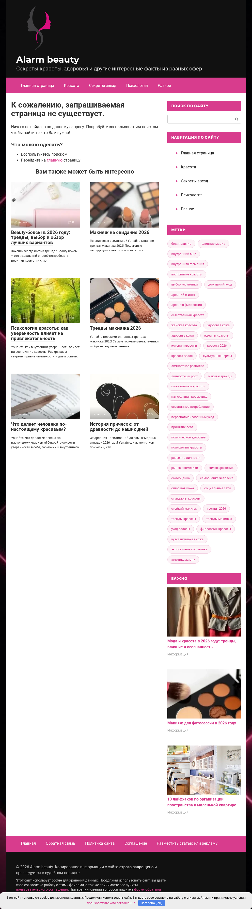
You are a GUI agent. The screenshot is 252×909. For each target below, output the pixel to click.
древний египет (183, 295)
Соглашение (136, 843)
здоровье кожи (182, 335)
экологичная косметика (189, 549)
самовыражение (221, 468)
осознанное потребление (190, 406)
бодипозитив (181, 243)
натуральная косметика (189, 396)
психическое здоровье (188, 437)
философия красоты (215, 529)
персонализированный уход (192, 417)
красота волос (182, 356)
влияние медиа (213, 243)
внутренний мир (183, 254)
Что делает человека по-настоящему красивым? (39, 426)
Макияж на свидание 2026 (119, 232)
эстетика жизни (183, 559)
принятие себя (182, 427)
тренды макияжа (219, 519)
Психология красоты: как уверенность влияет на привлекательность (39, 333)
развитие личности (186, 458)
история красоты (184, 345)
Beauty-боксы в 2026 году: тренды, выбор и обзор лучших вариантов (40, 237)
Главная (28, 843)
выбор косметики (184, 284)
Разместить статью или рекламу (187, 843)
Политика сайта (100, 843)
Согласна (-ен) (151, 903)
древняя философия (186, 305)
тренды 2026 (216, 508)
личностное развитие (187, 366)
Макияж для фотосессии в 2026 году (201, 723)
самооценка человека (216, 478)
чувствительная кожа (187, 539)
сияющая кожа (182, 488)
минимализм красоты (188, 386)
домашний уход (220, 284)
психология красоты (186, 447)
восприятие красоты (186, 274)
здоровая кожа (218, 325)
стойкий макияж (184, 508)
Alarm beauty (47, 59)
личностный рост (184, 376)
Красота (71, 85)
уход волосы (180, 529)
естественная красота (187, 315)
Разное (164, 85)
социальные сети (217, 488)
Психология (137, 85)
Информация (178, 654)
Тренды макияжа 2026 (115, 328)
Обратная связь (60, 843)
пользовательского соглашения (42, 889)
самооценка (180, 478)
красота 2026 (217, 345)
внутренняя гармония (187, 264)
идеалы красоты (216, 335)
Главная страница (37, 85)
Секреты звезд (102, 85)
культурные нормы (217, 356)
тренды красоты (183, 519)
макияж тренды (220, 376)
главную (55, 160)
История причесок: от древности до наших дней (119, 426)
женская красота (184, 325)
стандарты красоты (186, 498)
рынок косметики (184, 468)
